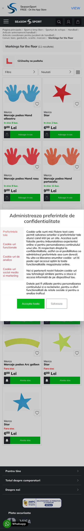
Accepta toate (31, 303)
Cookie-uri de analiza (11, 258)
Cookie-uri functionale (10, 246)
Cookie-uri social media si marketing (10, 272)
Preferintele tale (10, 233)
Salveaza (56, 303)
